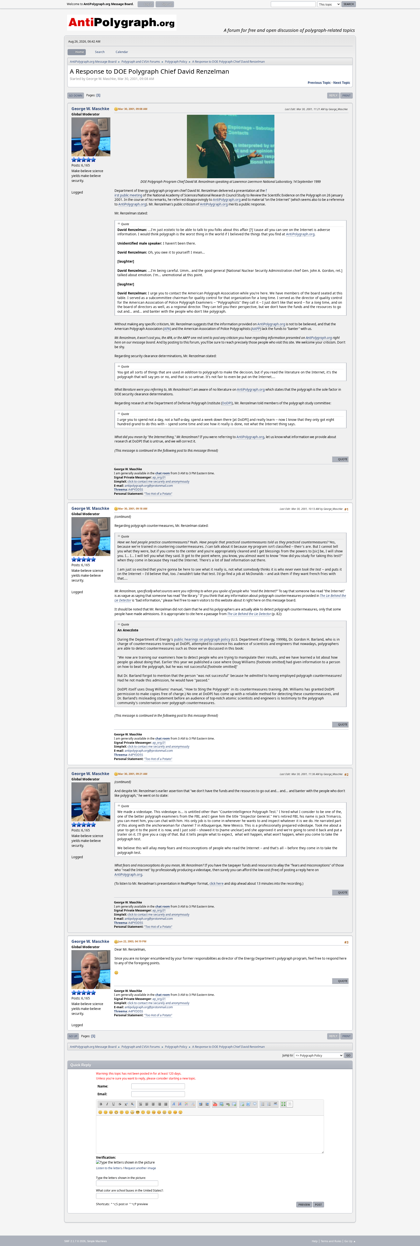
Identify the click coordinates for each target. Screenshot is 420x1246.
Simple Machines (97, 1241)
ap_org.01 (159, 477)
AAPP (256, 329)
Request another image (140, 1168)
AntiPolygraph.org (227, 199)
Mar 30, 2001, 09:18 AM (132, 508)
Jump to (287, 1055)
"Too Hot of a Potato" (158, 494)
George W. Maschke (90, 108)
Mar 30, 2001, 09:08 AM (132, 109)
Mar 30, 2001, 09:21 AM (132, 774)
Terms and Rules (331, 1241)
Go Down (75, 95)
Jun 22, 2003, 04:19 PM (132, 941)
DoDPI (227, 403)
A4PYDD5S (135, 489)
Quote (342, 459)
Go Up (73, 1036)
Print (346, 95)
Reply (333, 95)
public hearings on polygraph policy (202, 639)
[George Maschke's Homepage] (73, 186)
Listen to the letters (109, 1168)
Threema (120, 489)
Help (315, 1241)
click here (217, 883)
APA (167, 329)
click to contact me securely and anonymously (158, 481)
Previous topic (319, 82)
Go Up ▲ (350, 1241)
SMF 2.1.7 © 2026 (75, 1241)
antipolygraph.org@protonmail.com (149, 486)
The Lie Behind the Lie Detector (249, 614)
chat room (162, 473)
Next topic (341, 82)
